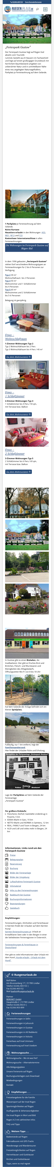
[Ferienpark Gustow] (27, 217)
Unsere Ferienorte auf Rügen (19, 1071)
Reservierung (16, 864)
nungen (19, 1018)
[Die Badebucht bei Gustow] (27, 742)
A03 (43, 232)
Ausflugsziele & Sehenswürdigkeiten (22, 1110)
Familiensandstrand (15, 747)
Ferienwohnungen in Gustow (19, 1027)
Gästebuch (15, 908)
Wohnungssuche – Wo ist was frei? (21, 1058)
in (24, 1018)
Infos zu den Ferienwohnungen (24, 890)
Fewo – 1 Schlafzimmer (15, 394)
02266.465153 (17, 2)
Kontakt (9, 1085)
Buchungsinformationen (21, 899)
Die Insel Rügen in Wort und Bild (21, 1115)
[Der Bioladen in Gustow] (27, 658)
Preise (12, 855)
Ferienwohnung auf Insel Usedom (21, 1045)
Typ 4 (7, 280)
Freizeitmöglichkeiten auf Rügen (20, 1150)
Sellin (27, 1018)
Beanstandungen (17, 903)
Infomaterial (15, 886)
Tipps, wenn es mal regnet (18, 1163)
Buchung (14, 868)
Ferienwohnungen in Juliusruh (20, 1023)
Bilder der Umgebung (19, 877)
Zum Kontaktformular (33, 2)
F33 (21, 235)
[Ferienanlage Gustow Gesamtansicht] (27, 549)
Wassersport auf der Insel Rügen (21, 1101)
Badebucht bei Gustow (20, 894)
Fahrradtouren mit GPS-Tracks (20, 1141)
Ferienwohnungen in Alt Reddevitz (21, 1032)
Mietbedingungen (14, 1080)
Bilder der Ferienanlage (20, 872)
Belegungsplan (16, 859)
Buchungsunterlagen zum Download (22, 1076)
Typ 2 (7, 275)
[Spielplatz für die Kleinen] (27, 704)
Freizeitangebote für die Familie (20, 1097)
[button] (4, 1162)
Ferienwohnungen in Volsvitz (19, 1036)
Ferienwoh (11, 1018)
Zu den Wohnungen (17, 357)
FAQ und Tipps (13, 1124)
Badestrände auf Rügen (16, 1136)
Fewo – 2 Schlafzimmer (15, 452)
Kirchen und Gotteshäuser (18, 1159)
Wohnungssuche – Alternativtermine (22, 1062)
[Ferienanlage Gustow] (27, 517)
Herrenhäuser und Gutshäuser (20, 1154)
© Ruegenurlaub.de (24, 974)
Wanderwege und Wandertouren (21, 1145)
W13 (12, 235)
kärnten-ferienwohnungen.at (18, 931)
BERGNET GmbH (13, 999)
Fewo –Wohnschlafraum (16, 337)
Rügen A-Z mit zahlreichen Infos (20, 1119)
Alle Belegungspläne (15, 1067)
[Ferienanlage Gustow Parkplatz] (27, 581)
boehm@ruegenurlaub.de (22, 991)
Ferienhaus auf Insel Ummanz (19, 1041)
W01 (7, 235)
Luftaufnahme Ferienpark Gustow (25, 881)
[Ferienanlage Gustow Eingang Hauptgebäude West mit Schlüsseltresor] (27, 613)
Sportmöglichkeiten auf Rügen (20, 1106)
